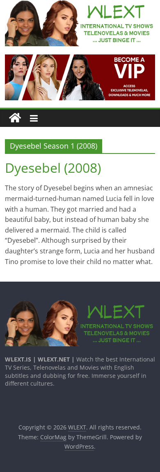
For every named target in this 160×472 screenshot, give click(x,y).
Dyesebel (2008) (53, 167)
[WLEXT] (15, 118)
